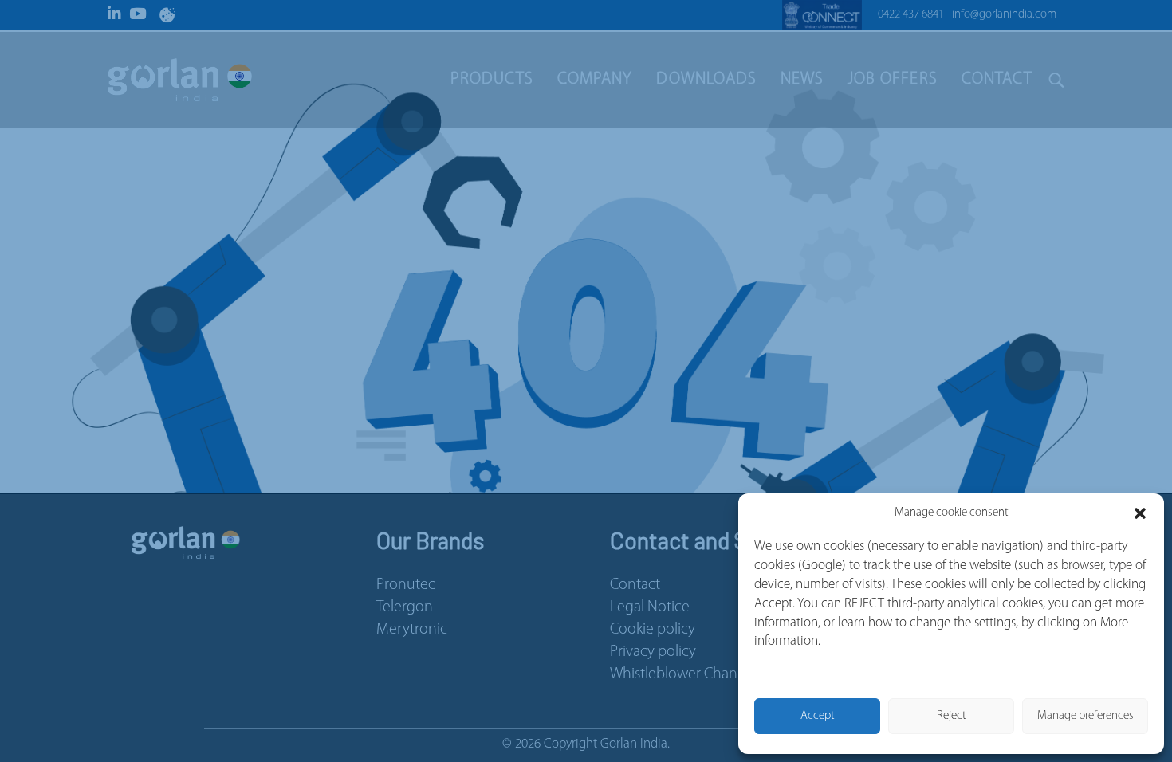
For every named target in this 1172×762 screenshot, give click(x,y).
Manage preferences (1085, 716)
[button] (1140, 513)
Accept (817, 716)
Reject (951, 716)
